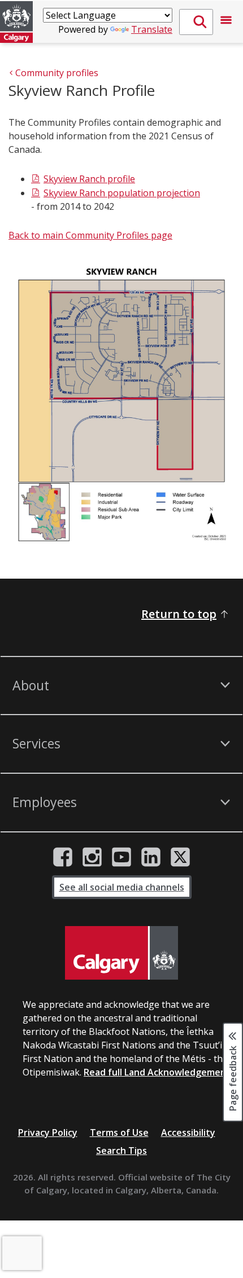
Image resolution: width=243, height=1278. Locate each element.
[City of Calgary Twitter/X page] (180, 857)
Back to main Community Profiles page (90, 235)
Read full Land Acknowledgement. (158, 1072)
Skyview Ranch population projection (122, 193)
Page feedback (233, 1077)
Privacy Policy (47, 1132)
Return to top (178, 614)
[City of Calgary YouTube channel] (121, 857)
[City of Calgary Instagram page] (92, 857)
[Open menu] (226, 22)
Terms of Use (119, 1132)
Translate (151, 29)
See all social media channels (121, 887)
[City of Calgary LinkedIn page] (151, 857)
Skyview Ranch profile (89, 179)
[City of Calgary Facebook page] (62, 857)
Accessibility (188, 1132)
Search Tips (121, 1150)
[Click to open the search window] (196, 22)
